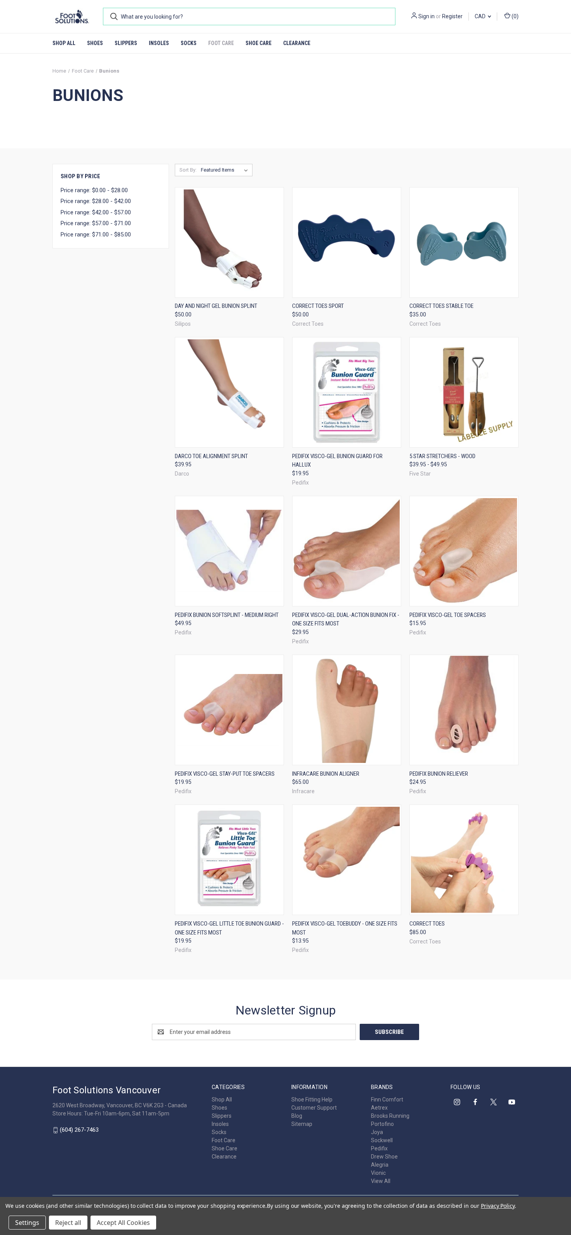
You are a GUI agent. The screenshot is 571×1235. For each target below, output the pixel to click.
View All (380, 1181)
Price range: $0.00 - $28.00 (94, 190)
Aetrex (379, 1108)
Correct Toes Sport (318, 305)
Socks (189, 43)
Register (452, 16)
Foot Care (221, 43)
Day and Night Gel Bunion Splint (216, 305)
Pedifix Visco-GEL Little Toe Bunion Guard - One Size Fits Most (229, 928)
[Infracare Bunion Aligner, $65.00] (347, 710)
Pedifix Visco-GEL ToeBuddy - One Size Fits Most (344, 928)
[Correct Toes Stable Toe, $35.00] (464, 242)
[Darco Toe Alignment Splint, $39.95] (229, 392)
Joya (377, 1132)
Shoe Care (258, 43)
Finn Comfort (387, 1099)
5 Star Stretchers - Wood (442, 456)
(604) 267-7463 (79, 1129)
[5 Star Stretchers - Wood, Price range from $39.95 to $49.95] (464, 392)
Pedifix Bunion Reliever (438, 773)
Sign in (426, 16)
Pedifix (379, 1148)
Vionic (378, 1173)
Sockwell (382, 1140)
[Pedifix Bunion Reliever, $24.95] (464, 710)
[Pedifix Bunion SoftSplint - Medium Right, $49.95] (229, 551)
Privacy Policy (498, 1205)
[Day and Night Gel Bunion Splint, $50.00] (229, 242)
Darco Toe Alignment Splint (211, 456)
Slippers (126, 43)
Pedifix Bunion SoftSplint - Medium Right (227, 614)
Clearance (296, 43)
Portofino (382, 1124)
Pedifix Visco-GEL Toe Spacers (447, 614)
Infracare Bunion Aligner (325, 773)
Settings (27, 1222)
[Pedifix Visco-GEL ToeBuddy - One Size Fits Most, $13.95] (347, 860)
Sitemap (301, 1124)
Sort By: (188, 170)
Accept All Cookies (123, 1222)
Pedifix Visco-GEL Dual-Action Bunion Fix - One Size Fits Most (345, 619)
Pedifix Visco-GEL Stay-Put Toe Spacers (225, 773)
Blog (296, 1116)
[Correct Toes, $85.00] (464, 860)
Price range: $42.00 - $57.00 (96, 212)
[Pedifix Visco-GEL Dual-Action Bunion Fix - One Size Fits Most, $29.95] (347, 551)
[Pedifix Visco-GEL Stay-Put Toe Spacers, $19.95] (229, 710)
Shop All (63, 43)
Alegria (379, 1165)
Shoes (95, 43)
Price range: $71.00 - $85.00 (96, 234)
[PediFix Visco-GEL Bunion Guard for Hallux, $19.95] (347, 392)
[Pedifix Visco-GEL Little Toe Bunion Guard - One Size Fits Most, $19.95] (229, 860)
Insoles (159, 43)
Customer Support (314, 1108)
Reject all (68, 1222)
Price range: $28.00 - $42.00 (96, 201)
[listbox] (226, 170)
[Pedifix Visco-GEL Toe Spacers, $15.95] (464, 551)
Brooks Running (390, 1116)
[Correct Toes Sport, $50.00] (347, 242)
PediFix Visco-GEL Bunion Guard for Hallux (337, 461)
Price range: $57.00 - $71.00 (96, 223)
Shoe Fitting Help (312, 1099)
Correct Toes (427, 923)
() (514, 16)
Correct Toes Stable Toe (441, 305)
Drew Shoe (384, 1156)
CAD (481, 16)
